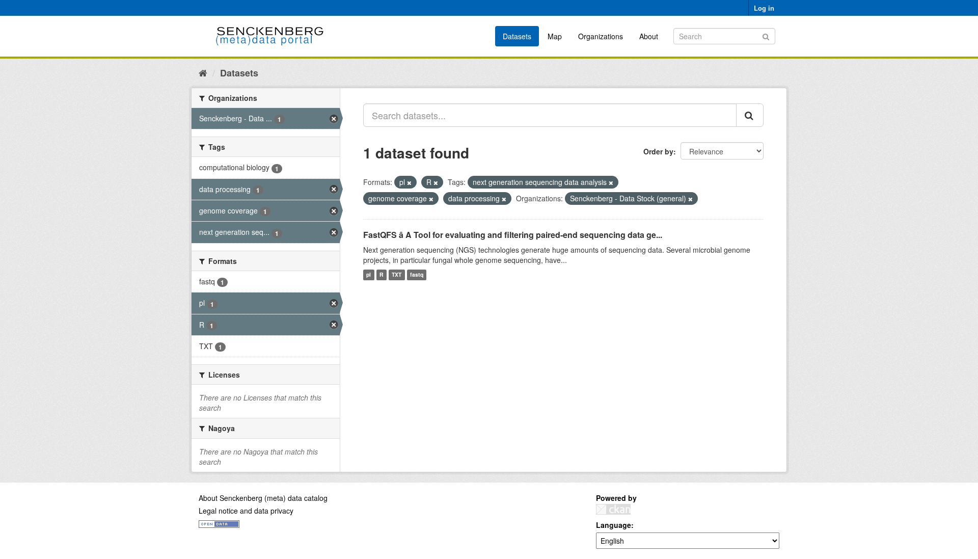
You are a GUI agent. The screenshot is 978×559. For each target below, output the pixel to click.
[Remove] (409, 182)
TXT (396, 275)
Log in (764, 8)
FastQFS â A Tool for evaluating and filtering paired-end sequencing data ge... (512, 235)
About (648, 36)
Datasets (517, 36)
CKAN (613, 509)
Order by (658, 151)
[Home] (203, 72)
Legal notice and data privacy (246, 510)
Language (613, 525)
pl (368, 275)
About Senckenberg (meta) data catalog (263, 498)
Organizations (600, 36)
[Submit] (766, 35)
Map (555, 36)
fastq (416, 275)
